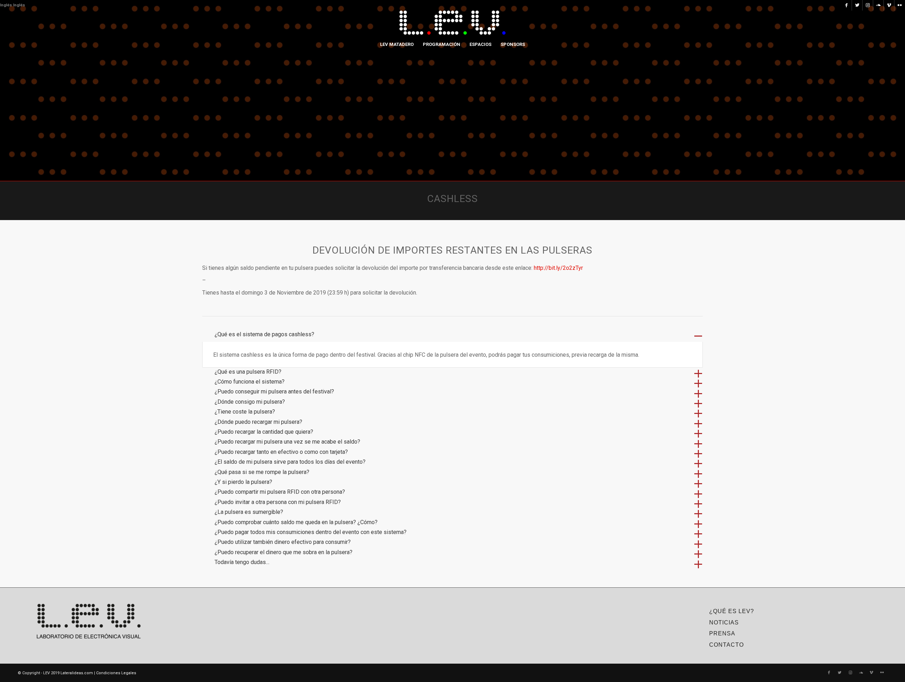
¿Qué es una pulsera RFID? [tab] (248, 371)
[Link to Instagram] (868, 5)
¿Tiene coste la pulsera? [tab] (245, 411)
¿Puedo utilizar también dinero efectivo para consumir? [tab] (283, 542)
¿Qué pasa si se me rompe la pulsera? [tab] (262, 472)
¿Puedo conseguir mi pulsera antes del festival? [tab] (274, 391)
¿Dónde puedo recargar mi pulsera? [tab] (258, 422)
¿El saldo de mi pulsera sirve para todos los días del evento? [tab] (290, 461)
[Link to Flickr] (899, 5)
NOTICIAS (724, 622)
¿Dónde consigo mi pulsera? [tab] (250, 401)
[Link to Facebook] (846, 5)
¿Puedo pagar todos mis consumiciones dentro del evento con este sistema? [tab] (311, 532)
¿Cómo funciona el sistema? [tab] (250, 381)
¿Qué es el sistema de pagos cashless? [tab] (264, 334)
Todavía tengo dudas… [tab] (242, 562)
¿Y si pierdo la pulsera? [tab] (243, 482)
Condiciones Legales (116, 673)
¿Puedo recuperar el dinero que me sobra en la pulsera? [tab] (283, 552)
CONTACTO (726, 645)
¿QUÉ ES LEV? (731, 611)
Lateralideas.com (76, 673)
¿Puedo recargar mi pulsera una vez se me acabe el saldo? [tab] (287, 441)
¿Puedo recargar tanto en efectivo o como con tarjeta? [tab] (281, 452)
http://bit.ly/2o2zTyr (558, 268)
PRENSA (722, 633)
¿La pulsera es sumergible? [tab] (249, 512)
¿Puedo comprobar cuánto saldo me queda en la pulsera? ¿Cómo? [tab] (296, 522)
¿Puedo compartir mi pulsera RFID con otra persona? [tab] (280, 491)
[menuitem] (396, 44)
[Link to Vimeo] (889, 5)
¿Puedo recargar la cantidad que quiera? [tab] (264, 431)
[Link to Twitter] (857, 5)
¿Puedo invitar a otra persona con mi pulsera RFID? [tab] (278, 502)
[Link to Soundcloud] (878, 5)
